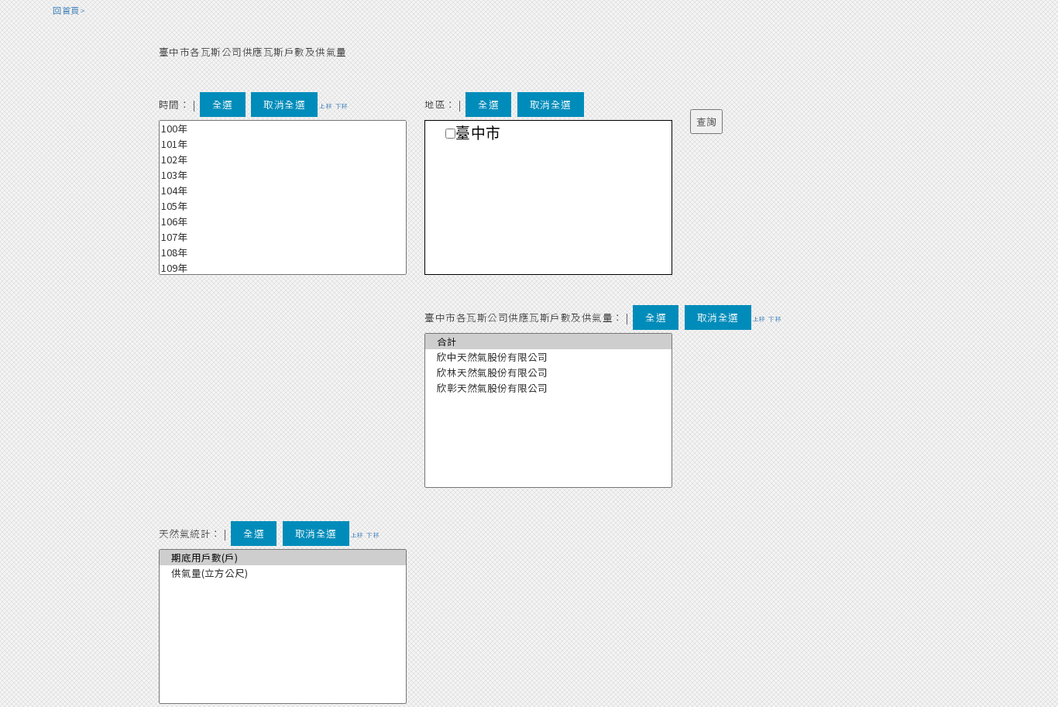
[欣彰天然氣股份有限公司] (548, 388)
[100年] (283, 128)
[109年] (283, 268)
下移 (342, 105)
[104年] (283, 190)
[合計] (548, 341)
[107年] (283, 237)
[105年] (283, 206)
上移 (325, 105)
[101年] (283, 144)
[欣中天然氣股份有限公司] (548, 357)
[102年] (283, 159)
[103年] (283, 175)
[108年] (283, 252)
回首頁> (69, 10)
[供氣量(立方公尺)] (283, 573)
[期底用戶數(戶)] (283, 557)
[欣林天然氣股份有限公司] (548, 372)
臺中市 (478, 133)
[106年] (283, 221)
